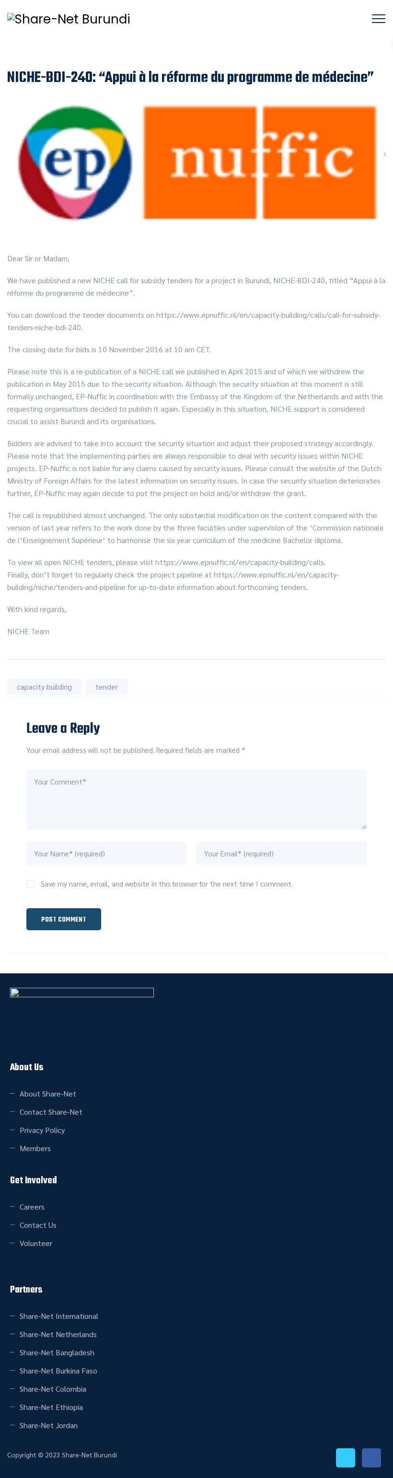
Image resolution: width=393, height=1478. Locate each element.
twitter (345, 1457)
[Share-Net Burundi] (68, 19)
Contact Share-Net (51, 1112)
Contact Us (38, 1225)
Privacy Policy (42, 1130)
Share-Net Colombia (53, 1389)
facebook (371, 1457)
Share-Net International (59, 1316)
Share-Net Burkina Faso (58, 1370)
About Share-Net (48, 1093)
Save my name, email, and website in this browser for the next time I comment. (167, 883)
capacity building (44, 686)
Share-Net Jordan (49, 1425)
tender (106, 686)
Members (35, 1148)
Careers (32, 1206)
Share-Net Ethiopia (51, 1407)
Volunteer (36, 1243)
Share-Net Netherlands (58, 1334)
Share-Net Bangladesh (57, 1352)
